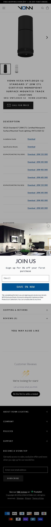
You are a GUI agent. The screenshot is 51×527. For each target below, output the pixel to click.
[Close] (48, 226)
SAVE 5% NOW (26, 286)
